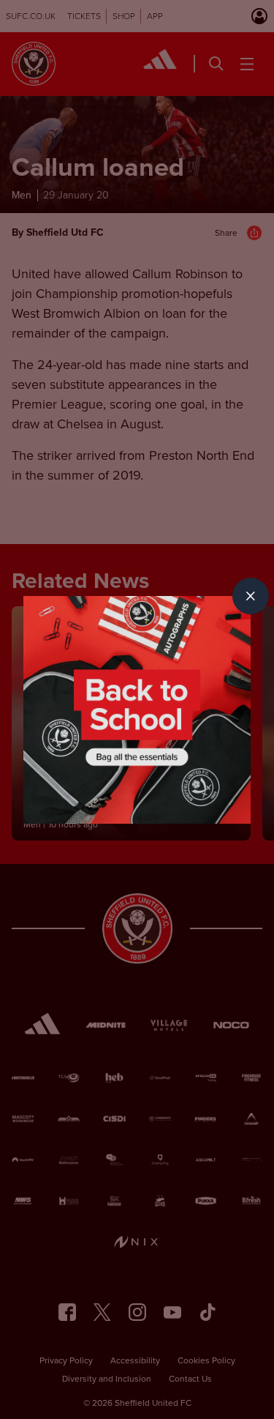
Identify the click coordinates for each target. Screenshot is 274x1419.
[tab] (250, 596)
